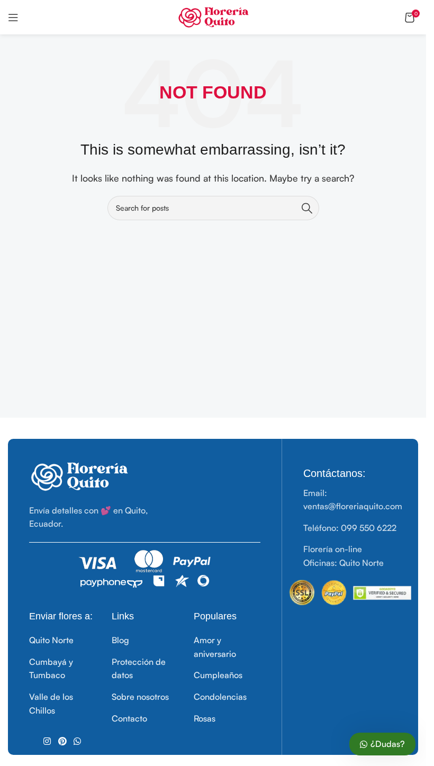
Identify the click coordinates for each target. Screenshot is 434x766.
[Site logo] (213, 16)
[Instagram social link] (47, 741)
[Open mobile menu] (13, 17)
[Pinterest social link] (62, 741)
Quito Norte (51, 640)
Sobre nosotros (140, 696)
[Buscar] (307, 208)
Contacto (129, 718)
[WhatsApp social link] (77, 741)
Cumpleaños (218, 675)
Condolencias (220, 696)
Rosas (204, 718)
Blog (120, 640)
